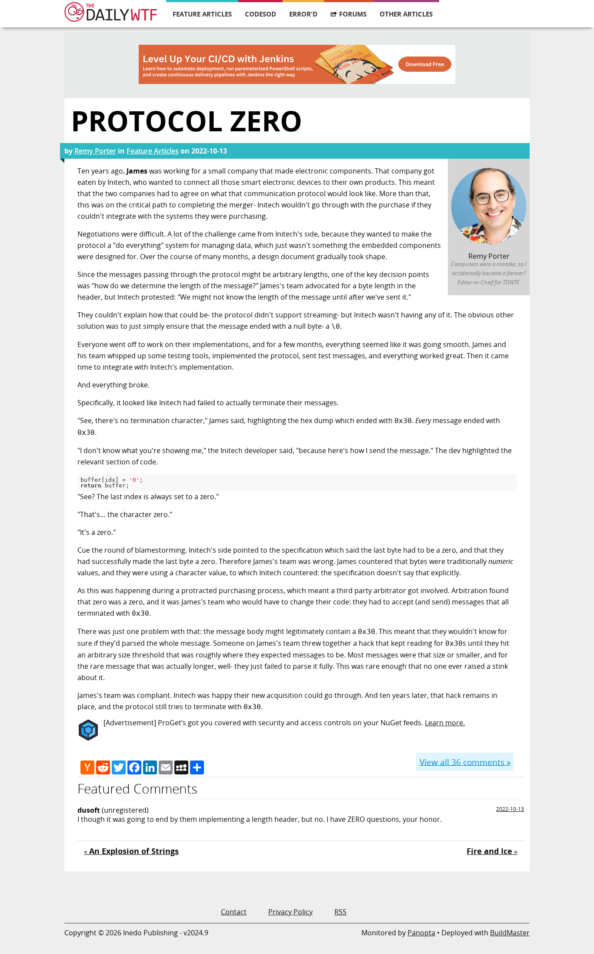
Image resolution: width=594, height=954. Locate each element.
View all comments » (465, 761)
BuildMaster (510, 932)
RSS (340, 911)
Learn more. (445, 722)
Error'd (303, 14)
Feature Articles (202, 14)
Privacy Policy (290, 911)
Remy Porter (95, 151)
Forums (353, 14)
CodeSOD (260, 14)
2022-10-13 (510, 809)
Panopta (421, 932)
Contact (234, 911)
